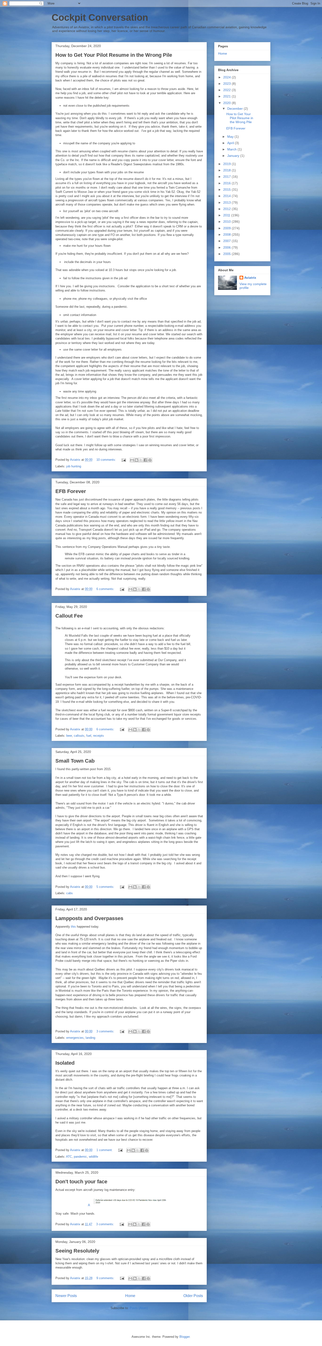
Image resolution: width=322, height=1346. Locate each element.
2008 (227, 234)
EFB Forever (70, 491)
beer (69, 735)
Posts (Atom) (139, 1308)
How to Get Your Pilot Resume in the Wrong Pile (113, 55)
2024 (227, 77)
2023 (227, 83)
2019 (227, 164)
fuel (88, 735)
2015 (227, 189)
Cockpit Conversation (100, 17)
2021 (227, 96)
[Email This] (132, 460)
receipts (98, 735)
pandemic (80, 1156)
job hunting (73, 466)
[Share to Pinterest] (150, 460)
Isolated (64, 1063)
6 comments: (105, 589)
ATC (69, 1156)
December (235, 108)
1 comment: (105, 1150)
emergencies (75, 1037)
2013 (227, 202)
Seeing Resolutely (77, 1251)
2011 (227, 215)
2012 (227, 209)
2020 (227, 103)
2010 (227, 221)
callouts (79, 735)
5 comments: (105, 887)
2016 (227, 183)
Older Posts (193, 1296)
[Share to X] (141, 460)
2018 (227, 170)
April (231, 143)
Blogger (184, 1336)
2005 (227, 254)
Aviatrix (250, 277)
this (74, 926)
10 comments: (106, 459)
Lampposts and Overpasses (89, 918)
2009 (227, 228)
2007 (227, 241)
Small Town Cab (75, 761)
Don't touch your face (81, 1181)
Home (130, 1296)
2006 (227, 247)
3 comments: (105, 1031)
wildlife (93, 1156)
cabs (69, 893)
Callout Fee (69, 616)
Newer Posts (66, 1296)
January (233, 156)
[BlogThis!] (136, 460)
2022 (227, 90)
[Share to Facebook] (145, 460)
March (232, 149)
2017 (227, 176)
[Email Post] (123, 459)
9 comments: (105, 1278)
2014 (227, 196)
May (231, 136)
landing (90, 1037)
